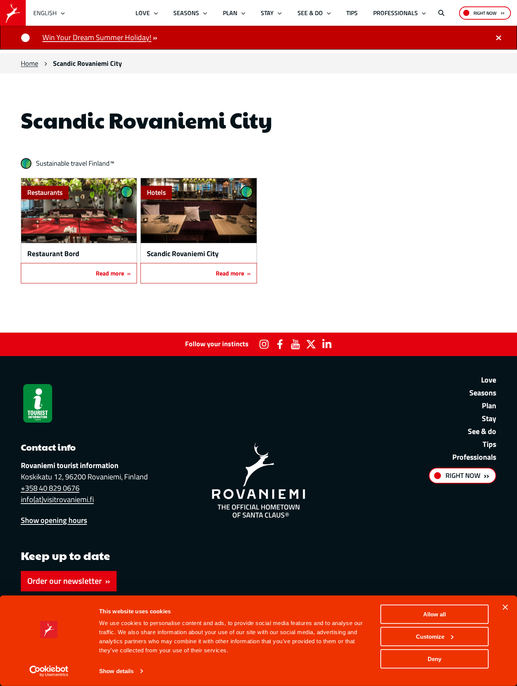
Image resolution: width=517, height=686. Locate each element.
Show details (116, 671)
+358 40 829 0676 (50, 488)
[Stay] (280, 13)
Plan (230, 12)
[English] (63, 13)
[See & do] (329, 13)
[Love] (156, 13)
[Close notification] (498, 37)
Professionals (395, 12)
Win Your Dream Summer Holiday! (96, 37)
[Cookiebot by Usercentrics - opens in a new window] (49, 671)
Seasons (186, 12)
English (45, 12)
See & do (310, 12)
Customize (430, 636)
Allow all (434, 614)
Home (29, 63)
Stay (267, 12)
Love (142, 12)
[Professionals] (424, 13)
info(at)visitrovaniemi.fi (57, 499)
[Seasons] (205, 13)
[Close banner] (505, 607)
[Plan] (243, 13)
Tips (352, 12)
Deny (434, 658)
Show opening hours (54, 520)
